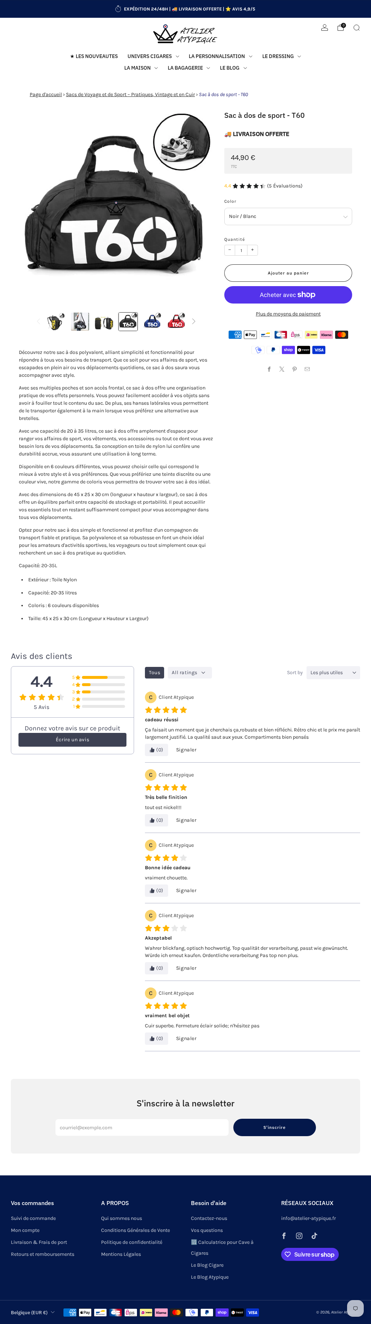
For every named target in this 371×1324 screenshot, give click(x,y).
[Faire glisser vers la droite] (194, 322)
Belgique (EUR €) (29, 1312)
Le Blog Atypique (210, 1277)
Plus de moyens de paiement (288, 314)
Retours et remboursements (42, 1254)
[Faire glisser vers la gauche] (38, 322)
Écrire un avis (72, 740)
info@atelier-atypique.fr (308, 1218)
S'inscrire (274, 1127)
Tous (154, 672)
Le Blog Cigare (207, 1265)
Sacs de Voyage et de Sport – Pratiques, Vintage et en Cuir (130, 94)
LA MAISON (137, 68)
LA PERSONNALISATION (217, 56)
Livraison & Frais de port (39, 1242)
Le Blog (229, 68)
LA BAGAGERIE (185, 68)
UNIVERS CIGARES (150, 56)
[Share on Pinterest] (295, 369)
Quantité (234, 239)
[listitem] (185, 9)
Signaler (186, 750)
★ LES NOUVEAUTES (94, 56)
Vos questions (207, 1230)
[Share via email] (307, 369)
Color (230, 201)
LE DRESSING (278, 56)
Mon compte (25, 1230)
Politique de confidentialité (131, 1242)
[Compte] (324, 27)
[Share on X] (282, 369)
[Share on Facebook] (269, 369)
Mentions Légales (121, 1254)
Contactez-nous (209, 1218)
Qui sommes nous (121, 1218)
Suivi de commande (33, 1218)
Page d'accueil (46, 94)
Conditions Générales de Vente (135, 1230)
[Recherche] (356, 27)
